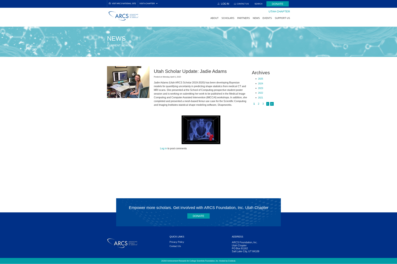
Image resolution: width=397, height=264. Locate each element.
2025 (260, 78)
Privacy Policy (177, 242)
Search (258, 4)
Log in (163, 148)
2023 (260, 88)
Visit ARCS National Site (124, 3)
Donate (277, 3)
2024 (260, 83)
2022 (260, 92)
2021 (260, 97)
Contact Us (243, 4)
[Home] (123, 15)
